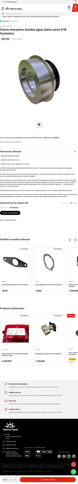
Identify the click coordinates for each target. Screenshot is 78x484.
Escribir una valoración (10, 213)
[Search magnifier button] (3, 13)
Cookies (30, 471)
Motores (10, 16)
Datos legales (39, 471)
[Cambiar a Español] (75, 3)
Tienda (4, 16)
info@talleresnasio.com (12, 448)
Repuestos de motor (19, 16)
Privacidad (49, 471)
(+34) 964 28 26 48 (11, 2)
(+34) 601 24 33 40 (11, 445)
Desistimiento (21, 471)
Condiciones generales (9, 471)
